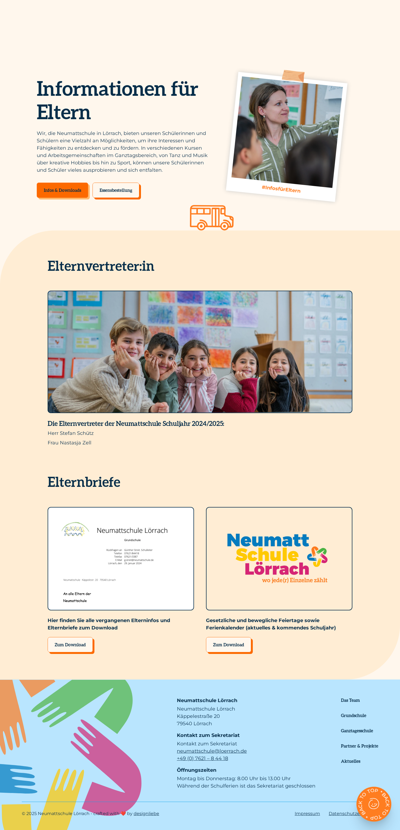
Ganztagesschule (357, 730)
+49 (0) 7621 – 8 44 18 (202, 758)
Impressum (307, 813)
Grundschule (353, 715)
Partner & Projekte (359, 745)
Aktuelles (350, 761)
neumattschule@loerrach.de (212, 751)
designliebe (146, 813)
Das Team (350, 700)
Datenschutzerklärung (353, 813)
